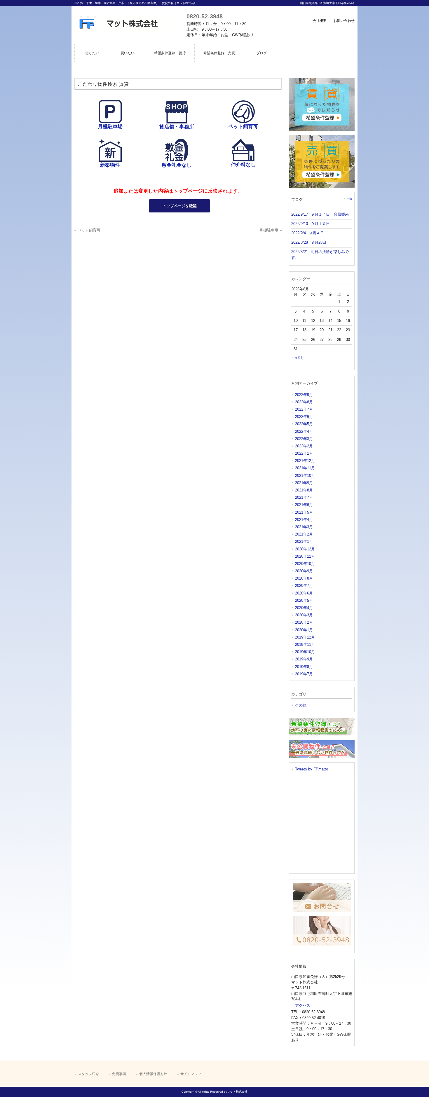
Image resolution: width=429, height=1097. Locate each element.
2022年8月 (304, 402)
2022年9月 (304, 395)
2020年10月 (305, 563)
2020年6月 (304, 593)
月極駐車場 (110, 126)
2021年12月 (305, 460)
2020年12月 (305, 549)
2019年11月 (305, 644)
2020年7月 (304, 585)
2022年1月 (304, 453)
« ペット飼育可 (87, 230)
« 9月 (299, 357)
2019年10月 (305, 652)
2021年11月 (305, 468)
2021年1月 (304, 541)
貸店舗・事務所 (176, 127)
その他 (300, 705)
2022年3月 (304, 439)
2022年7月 (304, 409)
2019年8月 (304, 667)
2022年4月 (304, 431)
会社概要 (320, 20)
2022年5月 (304, 424)
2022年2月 (304, 446)
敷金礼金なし (176, 165)
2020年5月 (304, 600)
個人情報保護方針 (153, 1074)
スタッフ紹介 (88, 1074)
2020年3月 (304, 615)
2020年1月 (304, 630)
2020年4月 (304, 608)
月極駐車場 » (270, 230)
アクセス (302, 1005)
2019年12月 (305, 637)
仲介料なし (243, 165)
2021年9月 (304, 483)
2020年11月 (305, 556)
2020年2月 (304, 622)
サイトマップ (190, 1074)
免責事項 (119, 1074)
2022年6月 (304, 416)
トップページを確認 (180, 206)
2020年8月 (304, 578)
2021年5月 (304, 512)
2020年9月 (304, 571)
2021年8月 (304, 490)
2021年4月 (304, 519)
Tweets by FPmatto (311, 769)
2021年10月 (305, 475)
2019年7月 (304, 674)
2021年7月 (304, 497)
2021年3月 (304, 527)
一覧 (349, 198)
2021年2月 (304, 534)
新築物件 (110, 165)
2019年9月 (304, 659)
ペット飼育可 (243, 126)
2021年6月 (304, 505)
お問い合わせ (344, 20)
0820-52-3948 (204, 16)
